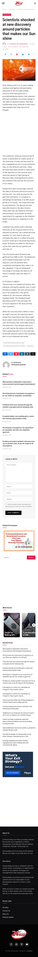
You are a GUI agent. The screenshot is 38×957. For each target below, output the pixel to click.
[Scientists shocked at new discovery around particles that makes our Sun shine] (19, 70)
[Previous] (4, 625)
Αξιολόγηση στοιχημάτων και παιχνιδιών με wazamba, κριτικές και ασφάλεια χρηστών (18, 430)
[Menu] (3, 3)
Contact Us (6, 911)
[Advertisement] (19, 133)
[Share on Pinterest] (17, 54)
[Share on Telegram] (28, 54)
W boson (30, 346)
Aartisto (29, 951)
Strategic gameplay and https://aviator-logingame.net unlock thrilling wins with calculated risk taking (16, 743)
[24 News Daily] (19, 3)
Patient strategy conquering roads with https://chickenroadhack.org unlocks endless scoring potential (17, 721)
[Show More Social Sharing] (33, 54)
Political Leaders (8, 917)
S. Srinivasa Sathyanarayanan (18, 44)
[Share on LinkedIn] (22, 54)
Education (6, 14)
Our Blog (5, 907)
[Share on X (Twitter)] (11, 54)
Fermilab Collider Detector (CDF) (14, 346)
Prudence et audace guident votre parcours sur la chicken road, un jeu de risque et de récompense (19, 443)
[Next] (33, 625)
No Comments (14, 46)
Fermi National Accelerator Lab (14, 343)
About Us (6, 914)
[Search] (35, 3)
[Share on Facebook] (5, 54)
